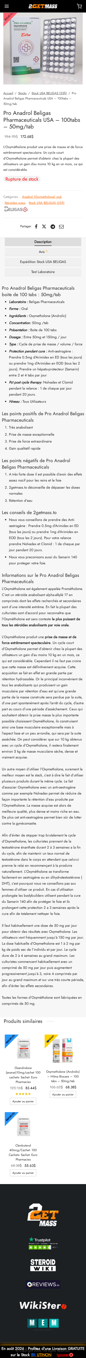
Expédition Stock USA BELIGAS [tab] (43, 261)
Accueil (8, 93)
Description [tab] (43, 241)
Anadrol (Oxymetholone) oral (41, 197)
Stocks (22, 93)
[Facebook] (36, 226)
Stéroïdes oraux (15, 203)
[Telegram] (52, 226)
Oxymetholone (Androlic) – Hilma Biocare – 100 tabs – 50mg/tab (63, 1076)
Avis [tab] (43, 251)
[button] (23, 1101)
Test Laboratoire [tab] (43, 271)
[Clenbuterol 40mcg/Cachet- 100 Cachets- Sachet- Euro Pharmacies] (23, 1126)
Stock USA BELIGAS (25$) (49, 93)
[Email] (61, 226)
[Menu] (6, 6)
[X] (44, 226)
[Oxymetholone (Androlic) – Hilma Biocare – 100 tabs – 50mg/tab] (63, 1050)
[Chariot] (79, 6)
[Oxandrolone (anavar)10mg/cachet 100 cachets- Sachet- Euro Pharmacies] (23, 1048)
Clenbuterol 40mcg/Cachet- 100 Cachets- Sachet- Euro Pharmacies (23, 1152)
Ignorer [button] (63, 1355)
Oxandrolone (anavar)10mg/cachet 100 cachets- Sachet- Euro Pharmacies (23, 1075)
